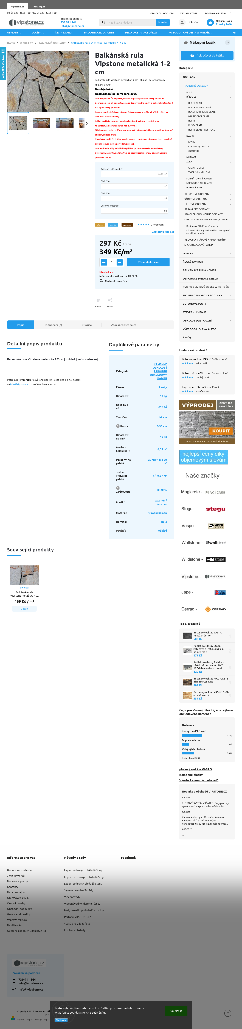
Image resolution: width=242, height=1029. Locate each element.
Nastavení (61, 1020)
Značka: (163, 231)
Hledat (162, 22)
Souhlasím (176, 1010)
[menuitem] (17, 32)
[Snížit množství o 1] (120, 262)
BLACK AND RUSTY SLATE (201, 111)
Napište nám (14, 925)
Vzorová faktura (17, 919)
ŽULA (189, 161)
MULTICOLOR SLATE (199, 116)
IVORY (191, 141)
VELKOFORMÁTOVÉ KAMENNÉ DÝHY (205, 239)
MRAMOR (191, 157)
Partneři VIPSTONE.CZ (77, 916)
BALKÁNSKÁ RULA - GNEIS (199, 270)
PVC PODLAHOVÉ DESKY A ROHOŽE (206, 287)
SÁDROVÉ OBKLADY (195, 199)
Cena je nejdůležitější (194, 731)
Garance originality (18, 914)
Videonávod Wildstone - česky (82, 903)
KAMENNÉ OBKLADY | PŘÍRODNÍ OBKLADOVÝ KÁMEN (158, 371)
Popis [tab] (20, 325)
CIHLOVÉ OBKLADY (195, 203)
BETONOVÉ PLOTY (194, 303)
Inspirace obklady (74, 930)
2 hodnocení (157, 225)
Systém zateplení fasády (78, 890)
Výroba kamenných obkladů (198, 780)
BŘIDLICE (191, 96)
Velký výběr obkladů (193, 749)
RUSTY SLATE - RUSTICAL (201, 129)
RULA (189, 92)
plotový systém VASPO (195, 769)
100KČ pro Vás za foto (77, 923)
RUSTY (191, 120)
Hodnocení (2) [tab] (53, 325)
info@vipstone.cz (20, 383)
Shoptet (29, 1019)
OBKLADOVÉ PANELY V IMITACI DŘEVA (206, 219)
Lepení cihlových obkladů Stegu (83, 883)
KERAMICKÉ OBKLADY (197, 209)
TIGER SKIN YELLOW (199, 172)
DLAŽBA (188, 253)
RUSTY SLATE (195, 124)
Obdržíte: (105, 181)
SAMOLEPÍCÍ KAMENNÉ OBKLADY (203, 214)
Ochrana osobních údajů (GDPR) (26, 930)
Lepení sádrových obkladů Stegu (83, 870)
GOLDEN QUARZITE (198, 146)
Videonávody (72, 896)
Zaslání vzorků (189, 13)
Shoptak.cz (48, 1019)
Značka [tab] (123, 325)
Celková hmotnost (110, 205)
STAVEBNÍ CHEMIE (194, 312)
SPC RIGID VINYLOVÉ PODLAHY (202, 295)
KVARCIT (191, 135)
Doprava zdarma (191, 740)
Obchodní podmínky (19, 908)
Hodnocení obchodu (162, 13)
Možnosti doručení (116, 281)
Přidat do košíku (148, 262)
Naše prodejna (16, 892)
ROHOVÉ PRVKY (195, 187)
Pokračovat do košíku (210, 55)
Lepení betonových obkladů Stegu (84, 877)
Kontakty (12, 886)
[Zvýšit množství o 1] (104, 262)
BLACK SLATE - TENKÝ (199, 107)
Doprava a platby (215, 13)
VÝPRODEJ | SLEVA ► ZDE (199, 329)
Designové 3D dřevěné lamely (202, 225)
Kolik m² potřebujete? (111, 169)
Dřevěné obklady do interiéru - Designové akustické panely (208, 232)
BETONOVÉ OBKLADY (196, 193)
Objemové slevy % (18, 897)
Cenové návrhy (16, 903)
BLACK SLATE (195, 102)
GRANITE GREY (196, 167)
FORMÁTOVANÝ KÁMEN (199, 178)
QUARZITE (193, 150)
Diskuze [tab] (86, 325)
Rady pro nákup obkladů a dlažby (84, 910)
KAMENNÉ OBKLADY (196, 85)
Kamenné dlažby (191, 775)
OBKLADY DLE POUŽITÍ (197, 320)
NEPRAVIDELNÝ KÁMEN (199, 182)
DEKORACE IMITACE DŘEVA (200, 278)
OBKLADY (189, 77)
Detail (24, 608)
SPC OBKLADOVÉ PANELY (198, 244)
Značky (187, 337)
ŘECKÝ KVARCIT (193, 261)
